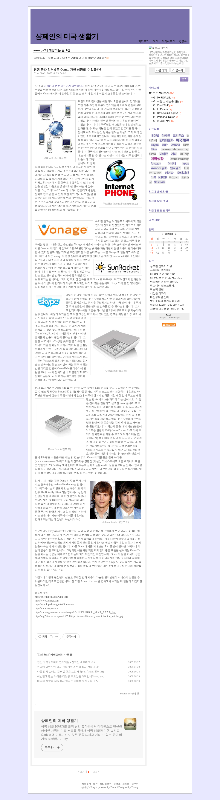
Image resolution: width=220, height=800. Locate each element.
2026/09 (169, 234)
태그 (155, 41)
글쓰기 (135, 784)
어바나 (172, 163)
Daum (113, 787)
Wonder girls (159, 168)
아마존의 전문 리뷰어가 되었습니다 (64, 85)
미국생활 (157, 158)
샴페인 (166, 135)
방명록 (183, 41)
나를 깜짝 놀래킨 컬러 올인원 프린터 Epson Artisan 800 (68, 671)
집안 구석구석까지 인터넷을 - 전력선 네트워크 (63, 662)
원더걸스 (175, 168)
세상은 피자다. (158, 293)
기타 (174, 153)
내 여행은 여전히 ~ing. (163, 273)
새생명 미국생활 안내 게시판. (167, 308)
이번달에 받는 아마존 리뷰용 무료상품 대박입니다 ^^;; (68, 676)
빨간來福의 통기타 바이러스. (166, 301)
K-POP (162, 177)
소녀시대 (183, 172)
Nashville (159, 182)
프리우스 (178, 135)
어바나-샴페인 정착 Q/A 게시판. (168, 304)
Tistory (135, 787)
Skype (155, 144)
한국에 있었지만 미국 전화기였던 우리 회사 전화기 (66, 666)
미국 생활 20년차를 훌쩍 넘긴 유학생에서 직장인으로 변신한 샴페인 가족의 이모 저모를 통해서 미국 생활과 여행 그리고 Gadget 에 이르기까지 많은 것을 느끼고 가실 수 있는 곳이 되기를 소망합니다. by (81, 732)
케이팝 (169, 172)
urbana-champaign (179, 158)
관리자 (126, 784)
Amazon (156, 163)
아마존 (163, 153)
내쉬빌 (155, 135)
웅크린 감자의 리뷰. (161, 266)
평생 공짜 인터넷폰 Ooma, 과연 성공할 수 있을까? (77, 57)
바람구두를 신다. (160, 297)
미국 (153, 177)
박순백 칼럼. (157, 289)
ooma (186, 144)
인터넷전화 (166, 140)
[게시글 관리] (56, 637)
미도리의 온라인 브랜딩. (164, 281)
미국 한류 (182, 140)
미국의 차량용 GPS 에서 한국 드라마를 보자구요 (64, 681)
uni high (184, 153)
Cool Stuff (39, 73)
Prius (154, 149)
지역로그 (143, 41)
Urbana (175, 144)
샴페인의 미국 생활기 (66, 36)
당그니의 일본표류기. (162, 285)
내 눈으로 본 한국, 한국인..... (166, 277)
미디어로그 (168, 41)
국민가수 (174, 177)
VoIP (164, 144)
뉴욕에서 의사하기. (161, 270)
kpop (185, 163)
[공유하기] (51, 637)
